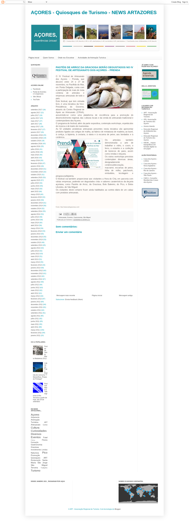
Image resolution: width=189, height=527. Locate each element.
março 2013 (35, 262)
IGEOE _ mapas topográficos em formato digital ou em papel (150, 146)
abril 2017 (34, 124)
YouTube (36, 100)
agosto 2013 (35, 248)
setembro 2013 (36, 245)
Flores (44, 440)
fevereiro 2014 (36, 231)
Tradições (44, 468)
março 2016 (35, 160)
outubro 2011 (36, 310)
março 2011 (35, 330)
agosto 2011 (35, 316)
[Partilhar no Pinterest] (75, 214)
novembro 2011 (37, 307)
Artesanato (62, 217)
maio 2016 (35, 155)
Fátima (33, 440)
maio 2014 (35, 223)
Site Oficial (37, 97)
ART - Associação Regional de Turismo (150, 115)
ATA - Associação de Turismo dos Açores (150, 121)
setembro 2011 (36, 313)
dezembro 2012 (37, 271)
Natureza (35, 453)
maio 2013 (35, 256)
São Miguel (86, 217)
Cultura (35, 427)
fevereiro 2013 (36, 265)
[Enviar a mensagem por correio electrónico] (60, 214)
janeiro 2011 (35, 335)
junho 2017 (35, 118)
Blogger (118, 509)
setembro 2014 (36, 211)
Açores (35, 414)
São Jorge (42, 463)
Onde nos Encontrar (66, 58)
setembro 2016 (36, 144)
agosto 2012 (35, 282)
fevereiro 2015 (36, 197)
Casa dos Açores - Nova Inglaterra (150, 165)
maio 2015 (35, 189)
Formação (34, 442)
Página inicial (34, 58)
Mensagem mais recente (65, 295)
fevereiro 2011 (36, 333)
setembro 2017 (36, 110)
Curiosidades (39, 430)
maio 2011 (35, 324)
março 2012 (35, 296)
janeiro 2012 (35, 302)
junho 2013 (35, 254)
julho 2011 (35, 319)
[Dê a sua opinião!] (67, 214)
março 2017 (35, 127)
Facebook (36, 89)
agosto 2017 (35, 113)
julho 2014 (35, 217)
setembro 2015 (36, 177)
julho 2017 (35, 115)
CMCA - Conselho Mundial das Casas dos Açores (151, 180)
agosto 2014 (35, 214)
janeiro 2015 (35, 200)
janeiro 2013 (35, 268)
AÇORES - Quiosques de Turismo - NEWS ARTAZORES (94, 12)
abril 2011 (34, 327)
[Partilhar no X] (70, 214)
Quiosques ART (39, 458)
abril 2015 (34, 191)
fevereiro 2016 (36, 163)
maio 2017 (35, 121)
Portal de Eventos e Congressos (39, 93)
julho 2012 (35, 285)
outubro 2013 (36, 242)
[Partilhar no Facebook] (72, 214)
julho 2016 (35, 149)
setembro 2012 (36, 279)
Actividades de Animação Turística (92, 58)
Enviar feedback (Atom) (74, 299)
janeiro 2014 (35, 234)
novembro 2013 (37, 240)
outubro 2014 (36, 208)
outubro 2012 (36, 276)
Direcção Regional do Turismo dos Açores (151, 138)
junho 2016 (35, 152)
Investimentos (36, 450)
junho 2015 (35, 186)
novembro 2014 (37, 206)
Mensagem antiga (126, 295)
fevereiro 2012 (36, 299)
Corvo (45, 425)
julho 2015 (35, 183)
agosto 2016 (35, 146)
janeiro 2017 (35, 132)
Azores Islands (149, 126)
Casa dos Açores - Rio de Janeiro (150, 169)
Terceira (34, 467)
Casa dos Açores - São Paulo (150, 174)
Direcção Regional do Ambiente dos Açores (151, 131)
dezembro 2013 (37, 237)
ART (45, 422)
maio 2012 (35, 290)
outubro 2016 (36, 141)
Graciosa (35, 447)
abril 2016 (34, 158)
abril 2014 (34, 225)
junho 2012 (35, 288)
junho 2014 (35, 220)
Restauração (36, 460)
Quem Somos (48, 58)
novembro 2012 (37, 273)
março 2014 (35, 228)
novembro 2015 (37, 172)
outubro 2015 (36, 175)
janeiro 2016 (35, 166)
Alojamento (35, 417)
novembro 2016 (37, 138)
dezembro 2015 (37, 169)
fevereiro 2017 (36, 129)
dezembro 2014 (37, 203)
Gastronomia (78, 217)
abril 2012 (34, 293)
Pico (44, 452)
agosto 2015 (35, 180)
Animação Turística (35, 421)
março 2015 (35, 194)
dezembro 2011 (37, 304)
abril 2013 (34, 259)
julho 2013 (35, 251)
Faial (45, 437)
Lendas (44, 450)
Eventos (70, 217)
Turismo (35, 470)
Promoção (35, 455)
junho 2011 (35, 321)
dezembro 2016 (37, 135)
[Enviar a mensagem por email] (64, 214)
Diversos (36, 434)
